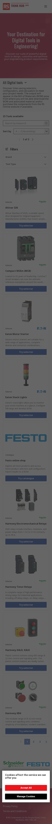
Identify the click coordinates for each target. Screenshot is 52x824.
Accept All (26, 787)
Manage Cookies (26, 796)
